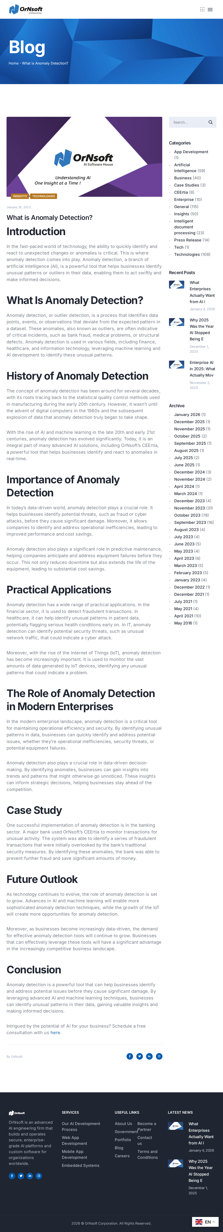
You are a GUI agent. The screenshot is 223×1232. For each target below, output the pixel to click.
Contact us (144, 1140)
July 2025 (183, 457)
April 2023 (184, 558)
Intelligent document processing (184, 227)
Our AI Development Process (81, 1126)
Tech (179, 247)
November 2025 (189, 429)
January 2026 (187, 414)
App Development (191, 151)
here (55, 1032)
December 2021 (189, 594)
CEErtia (181, 192)
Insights (20, 196)
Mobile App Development (74, 1154)
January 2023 (187, 580)
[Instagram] (159, 1056)
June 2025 (184, 465)
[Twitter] (139, 1056)
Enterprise (184, 199)
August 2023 (186, 529)
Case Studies (186, 185)
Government (126, 1131)
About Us (123, 1123)
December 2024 (189, 472)
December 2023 (189, 501)
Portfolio (123, 1139)
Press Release (187, 240)
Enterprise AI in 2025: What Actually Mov (202, 369)
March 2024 (185, 493)
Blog (119, 1147)
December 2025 (189, 421)
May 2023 (183, 551)
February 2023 (188, 572)
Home (14, 63)
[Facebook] (130, 1056)
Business (183, 178)
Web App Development (74, 1140)
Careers (122, 1156)
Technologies (43, 196)
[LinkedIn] (149, 1056)
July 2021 (183, 601)
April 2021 (183, 616)
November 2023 (189, 508)
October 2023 (187, 515)
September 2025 (190, 443)
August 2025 (186, 450)
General (181, 206)
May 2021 (183, 608)
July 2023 (183, 537)
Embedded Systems (81, 1165)
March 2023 (185, 565)
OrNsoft (16, 1056)
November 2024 (189, 479)
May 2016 (183, 623)
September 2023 (190, 522)
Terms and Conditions (147, 1154)
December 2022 (189, 587)
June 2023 (184, 544)
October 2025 (187, 436)
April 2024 (184, 486)
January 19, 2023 (19, 207)
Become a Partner (146, 1126)
